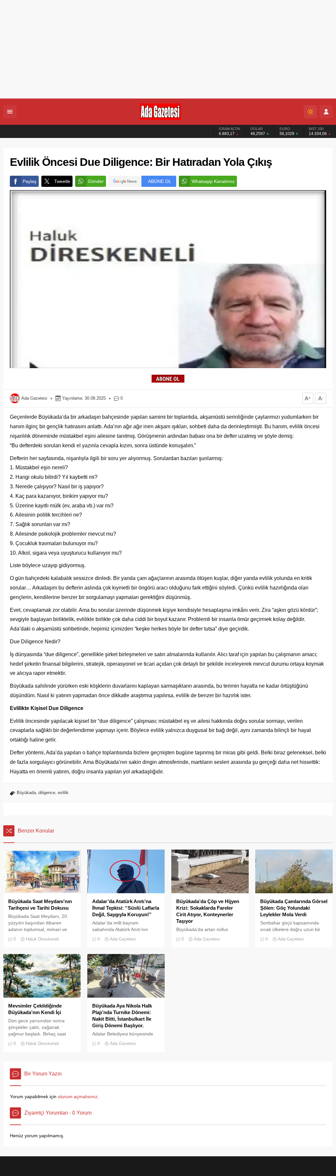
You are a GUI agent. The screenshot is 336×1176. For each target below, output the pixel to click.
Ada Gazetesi (34, 398)
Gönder (96, 181)
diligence (46, 792)
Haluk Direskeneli (42, 939)
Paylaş (29, 181)
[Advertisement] (168, 49)
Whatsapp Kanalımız (213, 181)
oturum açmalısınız (77, 1096)
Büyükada (26, 792)
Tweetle (62, 181)
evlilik (63, 792)
